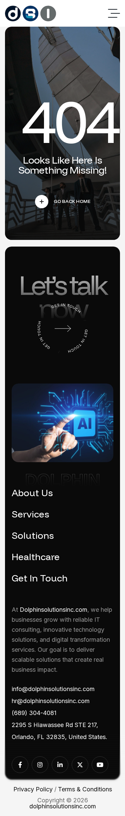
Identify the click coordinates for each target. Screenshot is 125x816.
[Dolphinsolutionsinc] (30, 13)
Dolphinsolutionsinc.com (53, 609)
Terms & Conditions (85, 789)
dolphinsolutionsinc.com (62, 806)
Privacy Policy (33, 789)
